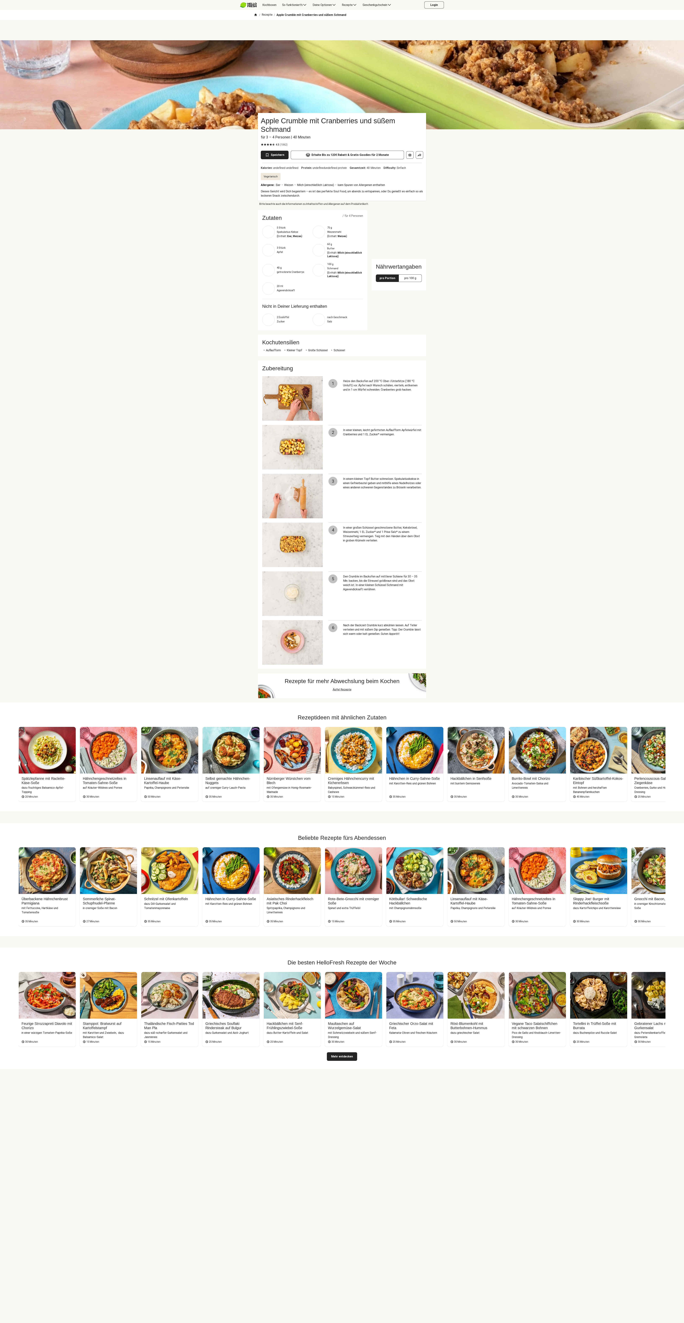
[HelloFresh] (248, 5)
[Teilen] (419, 155)
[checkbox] (262, 144)
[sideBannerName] (399, 232)
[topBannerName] (342, 30)
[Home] (255, 15)
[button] (312, 217)
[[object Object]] (410, 155)
